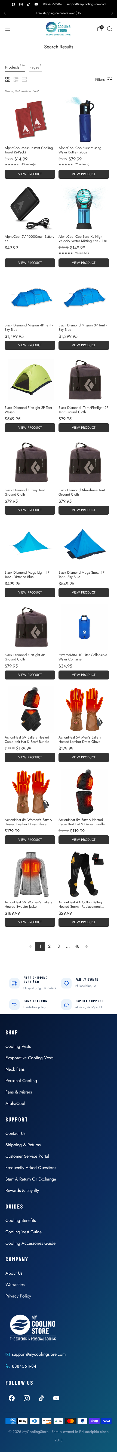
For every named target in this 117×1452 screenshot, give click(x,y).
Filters (100, 79)
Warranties (14, 1284)
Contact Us (15, 1133)
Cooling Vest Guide (23, 1232)
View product (30, 174)
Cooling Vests (18, 1046)
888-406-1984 (52, 4)
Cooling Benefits (20, 1220)
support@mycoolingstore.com (86, 4)
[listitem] (58, 13)
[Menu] (7, 29)
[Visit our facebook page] (13, 4)
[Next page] (86, 946)
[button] (8, 79)
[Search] (109, 28)
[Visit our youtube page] (36, 4)
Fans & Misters (18, 1092)
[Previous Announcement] (5, 13)
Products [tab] (15, 66)
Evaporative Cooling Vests (29, 1058)
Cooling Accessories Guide (30, 1243)
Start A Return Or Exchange (30, 1179)
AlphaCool (15, 1103)
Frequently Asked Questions (30, 1167)
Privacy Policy (18, 1296)
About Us (13, 1273)
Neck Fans (14, 1069)
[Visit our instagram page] (21, 4)
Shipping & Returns (23, 1145)
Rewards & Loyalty (22, 1190)
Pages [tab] (35, 66)
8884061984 (24, 1366)
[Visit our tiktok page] (28, 4)
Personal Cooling (21, 1080)
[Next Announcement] (112, 13)
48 (77, 946)
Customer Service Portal (27, 1156)
